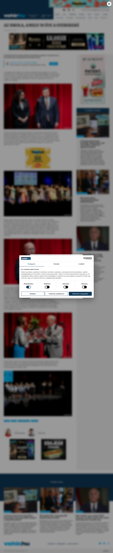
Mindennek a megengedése (80, 293)
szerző (16, 431)
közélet (7, 421)
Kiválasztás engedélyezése (56, 293)
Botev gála (34, 421)
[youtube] (64, 10)
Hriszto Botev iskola (24, 421)
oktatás (14, 421)
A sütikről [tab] (81, 264)
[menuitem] (57, 14)
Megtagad (33, 293)
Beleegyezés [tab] (31, 264)
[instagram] (73, 10)
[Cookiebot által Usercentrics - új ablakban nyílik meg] (84, 258)
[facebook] (69, 10)
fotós (39, 431)
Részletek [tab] (56, 264)
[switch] (47, 287)
